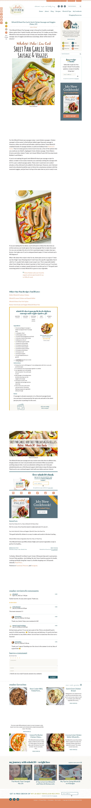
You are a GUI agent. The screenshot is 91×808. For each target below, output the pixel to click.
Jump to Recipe (33, 27)
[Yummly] (1, 14)
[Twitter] (1, 17)
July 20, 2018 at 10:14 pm (22, 618)
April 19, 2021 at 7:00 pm (19, 595)
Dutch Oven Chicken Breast (73, 690)
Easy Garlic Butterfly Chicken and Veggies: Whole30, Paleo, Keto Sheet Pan (27, 531)
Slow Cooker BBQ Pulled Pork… (36, 690)
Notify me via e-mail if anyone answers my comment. (26, 673)
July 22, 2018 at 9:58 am (22, 643)
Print (51, 326)
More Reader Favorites (73, 685)
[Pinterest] (1, 11)
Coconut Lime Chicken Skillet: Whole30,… (73, 736)
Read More (70, 39)
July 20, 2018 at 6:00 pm (19, 608)
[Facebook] (1, 8)
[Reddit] (1, 20)
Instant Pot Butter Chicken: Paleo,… (36, 736)
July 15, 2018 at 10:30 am (20, 627)
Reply (56, 594)
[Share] (1, 22)
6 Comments (6, 37)
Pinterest (25, 565)
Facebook (19, 565)
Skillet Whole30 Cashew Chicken (19, 295)
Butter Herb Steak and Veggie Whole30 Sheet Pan (24, 304)
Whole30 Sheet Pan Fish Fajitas (18, 301)
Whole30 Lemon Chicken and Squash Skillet (22, 298)
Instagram (34, 565)
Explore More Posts (74, 762)
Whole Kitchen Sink (17, 9)
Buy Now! (42, 512)
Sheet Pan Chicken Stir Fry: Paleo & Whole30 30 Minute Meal (23, 524)
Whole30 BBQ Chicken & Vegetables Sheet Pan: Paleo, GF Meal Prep (25, 538)
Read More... (19, 562)
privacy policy (50, 487)
